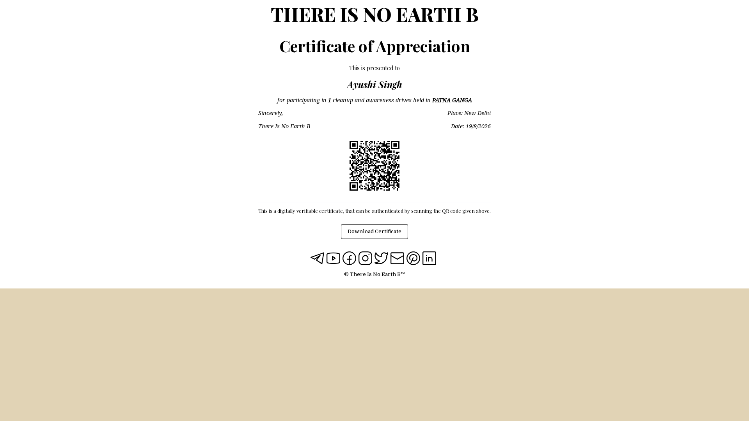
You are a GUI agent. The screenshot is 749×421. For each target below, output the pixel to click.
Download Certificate (374, 231)
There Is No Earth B (375, 14)
